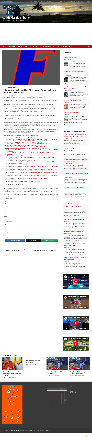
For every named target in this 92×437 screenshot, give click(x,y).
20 (60, 400)
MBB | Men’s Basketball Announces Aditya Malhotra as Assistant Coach (15, 249)
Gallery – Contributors (34, 1)
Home (4, 46)
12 (57, 397)
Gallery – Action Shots (45, 1)
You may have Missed (10, 355)
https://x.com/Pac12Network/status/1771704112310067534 (31, 147)
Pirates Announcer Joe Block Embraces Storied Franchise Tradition (12, 373)
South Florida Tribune (16, 17)
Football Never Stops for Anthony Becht (73, 231)
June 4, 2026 (28, 364)
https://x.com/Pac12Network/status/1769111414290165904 (32, 139)
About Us (58, 46)
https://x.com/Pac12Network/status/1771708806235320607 (21, 148)
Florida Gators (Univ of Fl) (11, 87)
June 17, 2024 (7, 95)
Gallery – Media (75, 1)
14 (63, 397)
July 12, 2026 (6, 377)
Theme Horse (30, 430)
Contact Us (66, 46)
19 (57, 400)
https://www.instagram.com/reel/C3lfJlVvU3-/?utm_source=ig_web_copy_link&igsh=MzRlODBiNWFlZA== (31, 162)
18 (54, 400)
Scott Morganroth (8, 368)
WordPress (47, 430)
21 (63, 400)
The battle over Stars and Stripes (71, 112)
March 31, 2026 (51, 375)
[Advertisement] (46, 34)
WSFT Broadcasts (46, 46)
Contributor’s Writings (31, 46)
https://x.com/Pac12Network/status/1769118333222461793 (21, 141)
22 (65, 400)
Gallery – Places (54, 1)
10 (51, 397)
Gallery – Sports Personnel (65, 1)
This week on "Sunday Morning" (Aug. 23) (73, 100)
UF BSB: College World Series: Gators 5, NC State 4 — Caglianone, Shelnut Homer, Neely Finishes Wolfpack (44, 250)
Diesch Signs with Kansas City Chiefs (72, 207)
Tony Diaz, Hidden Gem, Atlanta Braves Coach (77, 372)
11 (54, 397)
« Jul (48, 409)
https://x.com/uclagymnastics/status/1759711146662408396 (21, 142)
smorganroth (14, 95)
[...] (67, 68)
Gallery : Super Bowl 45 (85, 1)
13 (60, 397)
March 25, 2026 (73, 375)
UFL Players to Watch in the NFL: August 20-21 (75, 219)
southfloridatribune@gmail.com (77, 388)
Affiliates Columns (14, 46)
